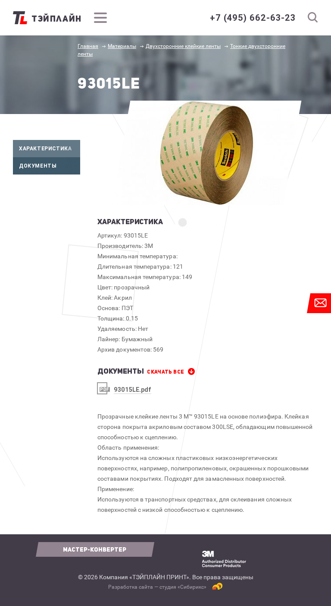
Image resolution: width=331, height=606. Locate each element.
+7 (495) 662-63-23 (253, 18)
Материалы (122, 46)
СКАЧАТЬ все (165, 372)
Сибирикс (192, 587)
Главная (88, 46)
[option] (207, 153)
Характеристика (45, 148)
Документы (37, 165)
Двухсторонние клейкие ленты (183, 46)
